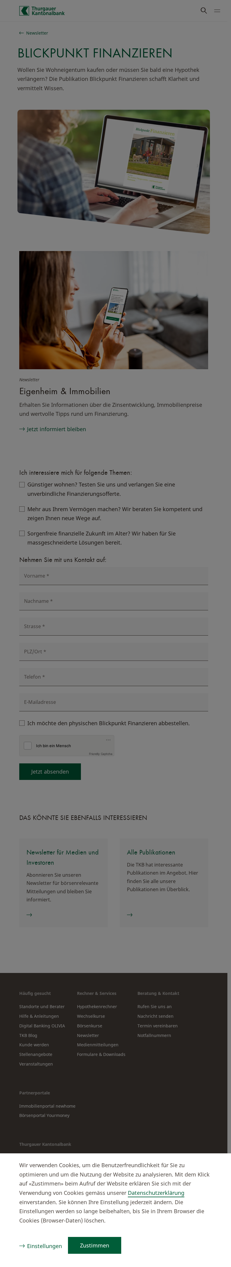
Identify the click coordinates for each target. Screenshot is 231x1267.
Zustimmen (94, 1245)
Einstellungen (44, 1246)
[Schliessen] (214, 1166)
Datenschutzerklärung (156, 1192)
